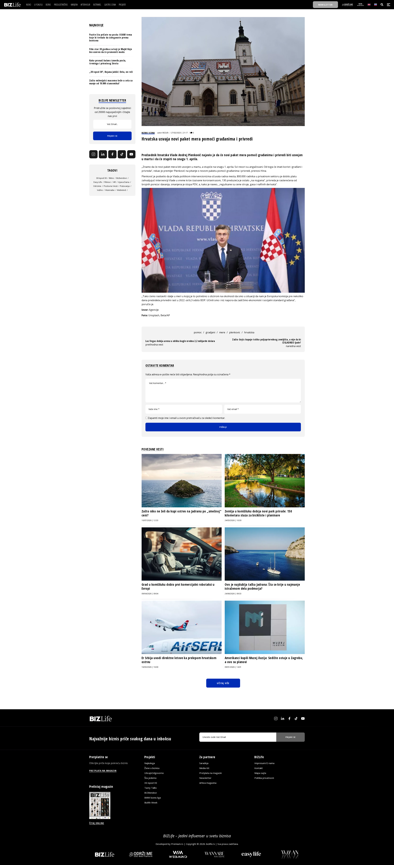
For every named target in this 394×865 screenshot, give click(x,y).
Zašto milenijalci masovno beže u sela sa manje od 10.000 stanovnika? (111, 82)
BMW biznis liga (152, 797)
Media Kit (204, 768)
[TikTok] (122, 154)
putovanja (125, 186)
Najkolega (149, 763)
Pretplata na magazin (210, 773)
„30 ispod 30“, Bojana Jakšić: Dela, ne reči (111, 72)
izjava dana (123, 182)
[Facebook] (112, 154)
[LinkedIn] (103, 154)
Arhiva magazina (207, 782)
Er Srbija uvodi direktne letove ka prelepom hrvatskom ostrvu (179, 660)
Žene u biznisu (151, 768)
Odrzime (97, 186)
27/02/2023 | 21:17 (179, 132)
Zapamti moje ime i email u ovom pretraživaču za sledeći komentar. (186, 418)
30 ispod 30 (101, 178)
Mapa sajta (260, 773)
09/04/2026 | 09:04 (150, 593)
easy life (98, 182)
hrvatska (249, 332)
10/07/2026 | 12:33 (150, 520)
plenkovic (234, 332)
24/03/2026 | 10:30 (233, 520)
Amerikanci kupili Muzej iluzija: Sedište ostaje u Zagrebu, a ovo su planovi (264, 660)
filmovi (107, 182)
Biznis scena (148, 132)
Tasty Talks (150, 787)
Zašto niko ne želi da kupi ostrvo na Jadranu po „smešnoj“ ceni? (181, 513)
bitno (111, 178)
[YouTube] (131, 154)
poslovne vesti (111, 186)
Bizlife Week (150, 802)
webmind (121, 190)
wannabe (110, 190)
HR (114, 182)
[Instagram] (93, 154)
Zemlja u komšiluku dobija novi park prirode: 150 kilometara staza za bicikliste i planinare (258, 513)
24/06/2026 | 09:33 (233, 593)
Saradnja (203, 763)
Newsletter (205, 777)
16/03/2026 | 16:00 (150, 667)
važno (100, 190)
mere (222, 332)
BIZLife (166, 132)
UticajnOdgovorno (154, 773)
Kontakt (258, 768)
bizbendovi (121, 178)
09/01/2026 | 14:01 (233, 667)
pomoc (198, 332)
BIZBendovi (150, 792)
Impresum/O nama (264, 763)
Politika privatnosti (264, 777)
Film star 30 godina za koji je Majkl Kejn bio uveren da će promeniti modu (110, 50)
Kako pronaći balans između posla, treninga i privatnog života (107, 62)
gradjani (210, 332)
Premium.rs (177, 843)
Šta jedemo (150, 777)
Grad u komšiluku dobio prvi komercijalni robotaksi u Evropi (178, 586)
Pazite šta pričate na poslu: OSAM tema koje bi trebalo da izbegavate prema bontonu (110, 37)
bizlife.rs (210, 843)
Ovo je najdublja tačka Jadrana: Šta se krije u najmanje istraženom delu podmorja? (262, 586)
